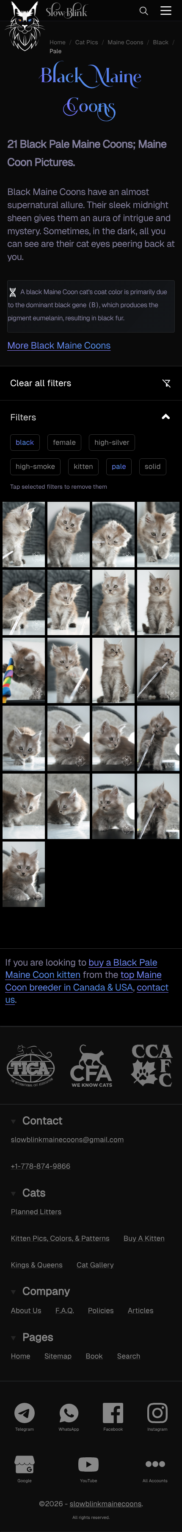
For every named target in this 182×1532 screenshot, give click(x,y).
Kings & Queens (37, 1265)
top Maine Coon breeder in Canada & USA (83, 980)
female (64, 442)
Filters (23, 417)
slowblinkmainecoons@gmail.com (67, 1139)
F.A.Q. (64, 1310)
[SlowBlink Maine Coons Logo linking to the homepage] (44, 10)
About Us (26, 1310)
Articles (141, 1310)
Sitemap (58, 1356)
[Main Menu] (166, 10)
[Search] (143, 10)
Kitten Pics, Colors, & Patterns (60, 1238)
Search (128, 1356)
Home (58, 42)
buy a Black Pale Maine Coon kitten (81, 968)
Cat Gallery (95, 1265)
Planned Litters (36, 1211)
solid (153, 466)
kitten (83, 466)
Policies (101, 1310)
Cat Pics (86, 42)
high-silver (112, 442)
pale (119, 466)
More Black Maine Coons (58, 345)
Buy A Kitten (144, 1238)
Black (160, 42)
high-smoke (35, 466)
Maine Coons (125, 42)
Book (94, 1356)
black (25, 442)
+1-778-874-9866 (41, 1166)
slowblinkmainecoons (105, 1504)
